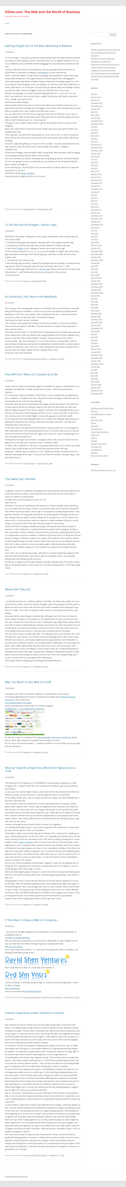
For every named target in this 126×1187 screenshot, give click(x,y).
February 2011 (96, 210)
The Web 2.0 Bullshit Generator (17, 938)
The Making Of (96, 447)
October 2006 (96, 361)
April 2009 (94, 272)
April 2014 (94, 133)
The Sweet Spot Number (20, 479)
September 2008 (97, 293)
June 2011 (94, 198)
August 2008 (95, 295)
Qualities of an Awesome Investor (103, 70)
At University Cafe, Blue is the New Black (31, 296)
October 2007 (96, 325)
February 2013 (96, 144)
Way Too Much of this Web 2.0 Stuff (28, 682)
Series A (94, 438)
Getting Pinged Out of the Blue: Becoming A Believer (38, 46)
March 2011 (95, 207)
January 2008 (95, 316)
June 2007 (94, 337)
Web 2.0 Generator (12, 988)
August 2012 (95, 156)
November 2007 (96, 322)
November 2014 (96, 121)
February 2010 (96, 245)
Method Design (35, 251)
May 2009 (94, 269)
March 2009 (95, 275)
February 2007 (96, 349)
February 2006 (96, 384)
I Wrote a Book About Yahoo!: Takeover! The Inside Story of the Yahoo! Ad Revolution (105, 53)
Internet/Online (29, 209)
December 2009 (96, 251)
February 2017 (96, 97)
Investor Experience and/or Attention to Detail (34, 1013)
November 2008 (96, 287)
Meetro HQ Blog (27, 173)
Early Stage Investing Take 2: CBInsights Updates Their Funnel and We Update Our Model (105, 76)
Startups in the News (98, 444)
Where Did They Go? (18, 589)
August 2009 (95, 263)
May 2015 (94, 112)
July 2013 (94, 138)
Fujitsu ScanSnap (26, 842)
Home (7, 23)
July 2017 (94, 94)
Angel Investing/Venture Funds (35, 359)
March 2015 (95, 115)
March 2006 (95, 381)
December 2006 (96, 355)
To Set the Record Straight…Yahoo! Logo (30, 224)
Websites (27, 752)
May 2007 (94, 340)
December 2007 (96, 319)
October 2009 (96, 257)
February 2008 (96, 313)
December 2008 (96, 284)
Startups (94, 441)
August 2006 (95, 367)
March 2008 (95, 310)
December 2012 (96, 147)
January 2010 (95, 248)
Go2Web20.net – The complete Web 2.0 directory (24, 709)
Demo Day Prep (96, 420)
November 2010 (96, 218)
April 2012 (94, 168)
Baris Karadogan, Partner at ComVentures (54, 737)
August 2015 (95, 109)
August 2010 (95, 227)
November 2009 (96, 254)
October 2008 (96, 290)
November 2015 (96, 106)
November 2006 (96, 358)
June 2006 (94, 373)
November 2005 (96, 393)
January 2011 (95, 213)
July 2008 (94, 298)
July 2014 (94, 127)
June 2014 (94, 130)
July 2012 (94, 159)
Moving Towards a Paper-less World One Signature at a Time (40, 769)
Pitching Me (95, 435)
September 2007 (97, 328)
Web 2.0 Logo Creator (14, 946)
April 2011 (94, 204)
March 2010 (95, 242)
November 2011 (96, 183)
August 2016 (95, 100)
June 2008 (94, 301)
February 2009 (96, 278)
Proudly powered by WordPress (16, 1177)
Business (27, 574)
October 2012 (96, 153)
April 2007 (94, 343)
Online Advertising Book (100, 432)
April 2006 (94, 378)
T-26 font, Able (44, 269)
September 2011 (97, 189)
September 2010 (97, 224)
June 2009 (94, 266)
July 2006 (94, 370)
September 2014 (97, 124)
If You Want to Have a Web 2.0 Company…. (32, 920)
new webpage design (32, 991)
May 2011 (94, 201)
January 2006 (95, 387)
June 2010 (94, 233)
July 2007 (94, 334)
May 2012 (94, 165)
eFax (16, 851)
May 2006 (94, 376)
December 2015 (96, 103)
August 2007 (95, 331)
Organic (20, 248)
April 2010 (94, 239)
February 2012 (96, 174)
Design (26, 281)
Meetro (45, 72)
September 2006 (97, 364)
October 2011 (96, 186)
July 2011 (94, 195)
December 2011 (96, 180)
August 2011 (95, 192)
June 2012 (94, 162)
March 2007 (95, 346)
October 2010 (96, 221)
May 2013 (94, 141)
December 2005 (96, 390)
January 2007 (95, 352)
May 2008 (94, 304)
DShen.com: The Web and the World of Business (42, 12)
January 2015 (95, 118)
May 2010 (94, 236)
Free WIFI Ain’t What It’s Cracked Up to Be (31, 374)
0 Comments (9, 52)
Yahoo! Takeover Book (99, 456)
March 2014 (95, 135)
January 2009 (95, 281)
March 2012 (95, 171)
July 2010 (94, 230)
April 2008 (94, 307)
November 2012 (96, 150)
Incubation (95, 426)
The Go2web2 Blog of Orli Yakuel (18, 703)
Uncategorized (96, 450)
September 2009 (97, 260)
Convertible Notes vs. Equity (101, 414)
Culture (93, 417)
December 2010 (96, 215)
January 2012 (95, 177)
